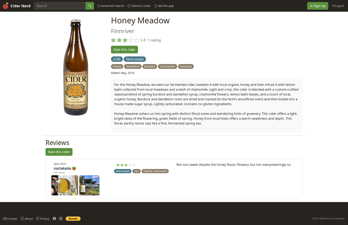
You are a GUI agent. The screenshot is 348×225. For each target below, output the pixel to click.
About (28, 219)
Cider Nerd (20, 5)
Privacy (44, 219)
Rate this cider (124, 49)
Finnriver (123, 31)
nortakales (62, 168)
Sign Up (319, 6)
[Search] (90, 6)
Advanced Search (112, 6)
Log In (339, 6)
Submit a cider (140, 6)
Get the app (165, 6)
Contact (12, 219)
